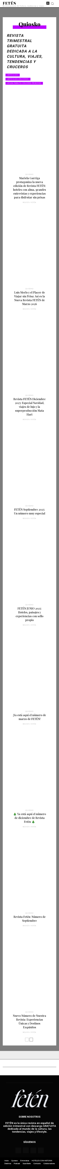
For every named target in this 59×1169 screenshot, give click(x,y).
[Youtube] (41, 1150)
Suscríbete (27, 1163)
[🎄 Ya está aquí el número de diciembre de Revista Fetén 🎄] (29, 772)
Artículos (13, 75)
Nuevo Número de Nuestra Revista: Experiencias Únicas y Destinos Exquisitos (29, 1021)
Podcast (17, 1163)
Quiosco (14, 1161)
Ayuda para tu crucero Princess (24, 83)
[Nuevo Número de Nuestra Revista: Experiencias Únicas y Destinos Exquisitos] (29, 974)
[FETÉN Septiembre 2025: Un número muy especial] (29, 468)
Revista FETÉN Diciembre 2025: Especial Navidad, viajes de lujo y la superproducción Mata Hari (29, 406)
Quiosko (29, 174)
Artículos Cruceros (18, 79)
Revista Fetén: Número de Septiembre (30, 918)
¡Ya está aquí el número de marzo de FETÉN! (29, 717)
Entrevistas (24, 1161)
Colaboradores (49, 1163)
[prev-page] (27, 1039)
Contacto (37, 1163)
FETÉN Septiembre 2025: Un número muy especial (29, 511)
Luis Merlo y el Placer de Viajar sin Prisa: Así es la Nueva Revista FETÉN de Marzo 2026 (29, 298)
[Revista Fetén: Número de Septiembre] (29, 875)
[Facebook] (18, 1150)
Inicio (7, 1161)
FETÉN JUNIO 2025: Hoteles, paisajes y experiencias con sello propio (29, 614)
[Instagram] (26, 1150)
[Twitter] (33, 1150)
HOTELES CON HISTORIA (42, 1161)
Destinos (7, 1163)
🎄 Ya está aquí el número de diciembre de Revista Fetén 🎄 (29, 817)
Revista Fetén (29, 202)
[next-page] (31, 1039)
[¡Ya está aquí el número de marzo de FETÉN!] (29, 673)
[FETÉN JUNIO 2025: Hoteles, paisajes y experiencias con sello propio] (29, 567)
